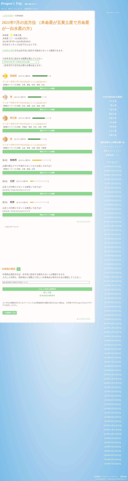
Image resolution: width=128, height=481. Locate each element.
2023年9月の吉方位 (112, 319)
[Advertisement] (47, 245)
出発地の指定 (11, 269)
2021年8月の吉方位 (112, 213)
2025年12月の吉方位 (113, 434)
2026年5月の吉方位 (112, 455)
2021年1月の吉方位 (112, 183)
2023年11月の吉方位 (113, 328)
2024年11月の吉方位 (113, 379)
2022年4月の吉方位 (112, 247)
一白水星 (113, 101)
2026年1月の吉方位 (112, 438)
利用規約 (97, 477)
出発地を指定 (8, 50)
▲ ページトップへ (83, 221)
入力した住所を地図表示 (47, 289)
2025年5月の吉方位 (112, 404)
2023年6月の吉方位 (112, 307)
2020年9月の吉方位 (112, 166)
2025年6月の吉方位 (112, 408)
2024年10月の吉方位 (113, 374)
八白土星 (113, 131)
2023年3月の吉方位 (112, 294)
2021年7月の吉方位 (112, 209)
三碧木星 (113, 110)
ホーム (3, 9)
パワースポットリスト (113, 146)
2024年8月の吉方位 (112, 366)
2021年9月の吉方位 (112, 217)
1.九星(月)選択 (7, 16)
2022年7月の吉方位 (112, 260)
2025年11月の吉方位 (113, 430)
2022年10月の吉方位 (113, 273)
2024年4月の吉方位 (112, 349)
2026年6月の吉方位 (112, 459)
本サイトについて (15, 9)
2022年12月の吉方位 (113, 281)
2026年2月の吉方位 (112, 442)
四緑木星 (113, 114)
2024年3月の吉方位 (112, 345)
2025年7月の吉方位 (112, 413)
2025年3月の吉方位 (112, 396)
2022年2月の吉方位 (112, 239)
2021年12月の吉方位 (113, 230)
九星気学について (31, 9)
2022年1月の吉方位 (112, 234)
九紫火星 (113, 135)
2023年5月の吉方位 (112, 302)
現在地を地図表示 (47, 295)
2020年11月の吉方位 (113, 175)
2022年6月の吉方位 (112, 256)
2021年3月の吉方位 (112, 192)
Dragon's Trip (19, 3)
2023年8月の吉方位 (112, 315)
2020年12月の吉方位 (113, 179)
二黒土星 (113, 105)
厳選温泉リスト (113, 155)
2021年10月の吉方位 (113, 222)
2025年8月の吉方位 (112, 417)
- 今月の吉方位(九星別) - (112, 97)
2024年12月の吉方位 (113, 383)
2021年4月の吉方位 (112, 196)
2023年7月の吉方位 (112, 311)
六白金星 (113, 122)
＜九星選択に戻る (9, 313)
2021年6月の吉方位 (112, 205)
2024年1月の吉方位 (112, 336)
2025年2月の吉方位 (112, 391)
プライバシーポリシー (110, 477)
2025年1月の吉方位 (112, 387)
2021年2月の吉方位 (112, 188)
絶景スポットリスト (113, 151)
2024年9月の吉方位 (112, 370)
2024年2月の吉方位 (112, 341)
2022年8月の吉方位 (112, 264)
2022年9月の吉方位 (112, 268)
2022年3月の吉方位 (112, 243)
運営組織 (123, 477)
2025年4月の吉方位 (112, 400)
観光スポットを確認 (47, 88)
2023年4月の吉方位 (112, 298)
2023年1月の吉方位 (112, 285)
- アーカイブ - (112, 162)
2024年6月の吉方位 (112, 358)
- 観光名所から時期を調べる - (113, 142)
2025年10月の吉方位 (113, 425)
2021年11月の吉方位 (113, 226)
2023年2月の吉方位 (112, 290)
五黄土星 (113, 118)
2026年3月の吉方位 (112, 447)
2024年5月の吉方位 (112, 353)
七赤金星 (113, 126)
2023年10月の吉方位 (113, 324)
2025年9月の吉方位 (112, 421)
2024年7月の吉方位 (112, 362)
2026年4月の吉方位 (112, 451)
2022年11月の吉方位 (113, 277)
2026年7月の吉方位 (112, 464)
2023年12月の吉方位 (113, 332)
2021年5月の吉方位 (112, 200)
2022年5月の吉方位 (112, 251)
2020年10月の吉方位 (113, 171)
